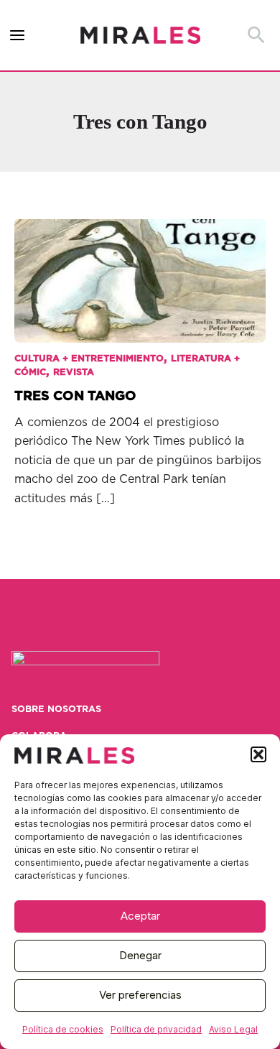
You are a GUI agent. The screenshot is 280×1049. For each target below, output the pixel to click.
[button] (258, 754)
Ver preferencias (140, 995)
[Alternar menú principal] (17, 35)
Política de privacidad (156, 1029)
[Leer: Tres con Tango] (140, 271)
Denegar (140, 955)
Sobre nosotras (56, 709)
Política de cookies (62, 1029)
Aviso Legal (233, 1029)
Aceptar (140, 916)
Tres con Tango (75, 396)
